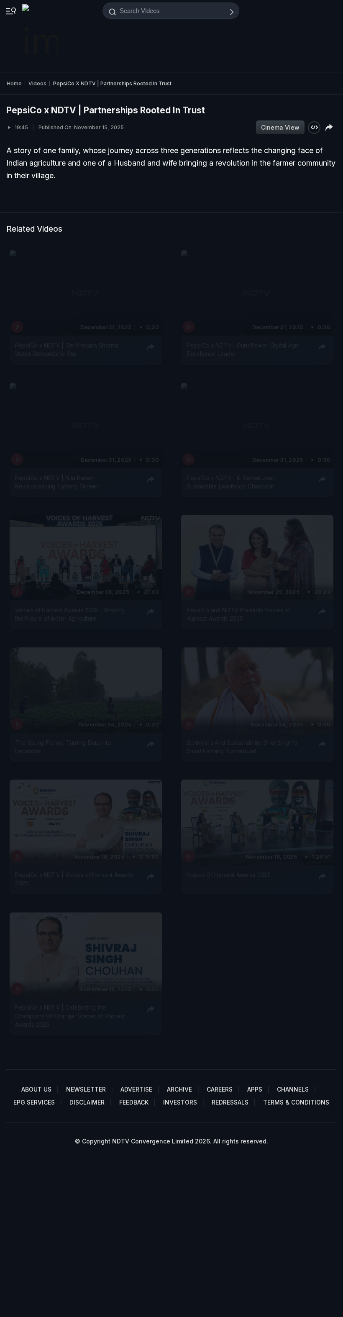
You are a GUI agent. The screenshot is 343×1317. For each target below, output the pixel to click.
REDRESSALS (230, 1102)
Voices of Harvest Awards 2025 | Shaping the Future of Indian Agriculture (70, 614)
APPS (254, 1089)
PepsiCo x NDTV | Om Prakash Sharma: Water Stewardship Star (67, 349)
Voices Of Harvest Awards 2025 (229, 875)
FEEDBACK (133, 1102)
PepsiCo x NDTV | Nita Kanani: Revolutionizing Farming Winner (57, 482)
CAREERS (220, 1089)
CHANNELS (293, 1089)
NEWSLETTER (86, 1089)
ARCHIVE (179, 1089)
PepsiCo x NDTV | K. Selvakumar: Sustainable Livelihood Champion (231, 482)
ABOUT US (36, 1089)
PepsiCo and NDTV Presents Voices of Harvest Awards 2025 (238, 614)
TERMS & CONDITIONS (296, 1102)
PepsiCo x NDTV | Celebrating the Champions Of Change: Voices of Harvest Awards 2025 (70, 1016)
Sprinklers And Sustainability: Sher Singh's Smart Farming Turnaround (242, 746)
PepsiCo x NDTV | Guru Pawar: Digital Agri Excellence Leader (242, 349)
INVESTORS (180, 1102)
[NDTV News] (41, 36)
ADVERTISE (136, 1089)
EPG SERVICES (34, 1102)
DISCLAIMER (87, 1102)
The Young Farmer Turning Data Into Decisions (63, 746)
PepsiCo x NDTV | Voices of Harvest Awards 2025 (74, 879)
